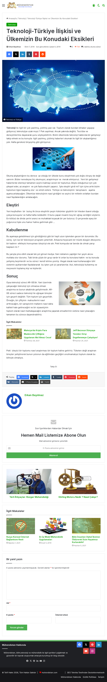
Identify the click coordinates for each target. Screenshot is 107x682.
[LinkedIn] (22, 54)
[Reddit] (42, 54)
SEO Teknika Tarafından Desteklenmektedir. (86, 672)
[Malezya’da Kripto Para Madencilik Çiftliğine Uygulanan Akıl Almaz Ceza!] (14, 334)
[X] (16, 54)
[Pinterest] (36, 54)
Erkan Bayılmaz (14, 47)
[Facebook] (9, 54)
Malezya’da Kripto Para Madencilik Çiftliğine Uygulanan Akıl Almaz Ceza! (37, 334)
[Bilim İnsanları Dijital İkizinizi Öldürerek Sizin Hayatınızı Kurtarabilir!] (86, 526)
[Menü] (3, 6)
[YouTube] (40, 661)
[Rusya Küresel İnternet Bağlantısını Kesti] (20, 526)
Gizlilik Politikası (89, 677)
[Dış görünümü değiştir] (98, 6)
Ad (8, 603)
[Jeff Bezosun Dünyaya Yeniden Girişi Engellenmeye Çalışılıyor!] (63, 334)
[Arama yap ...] (103, 6)
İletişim (101, 677)
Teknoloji (22, 18)
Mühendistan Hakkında (71, 677)
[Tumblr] (29, 54)
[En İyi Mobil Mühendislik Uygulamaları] (53, 526)
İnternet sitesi (61, 615)
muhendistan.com (49, 672)
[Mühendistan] (20, 5)
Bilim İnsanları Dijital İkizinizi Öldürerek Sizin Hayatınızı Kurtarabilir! (86, 539)
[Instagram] (44, 661)
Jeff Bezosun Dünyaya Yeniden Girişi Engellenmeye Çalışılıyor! (85, 334)
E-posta (10, 615)
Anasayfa (12, 18)
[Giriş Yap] (93, 6)
